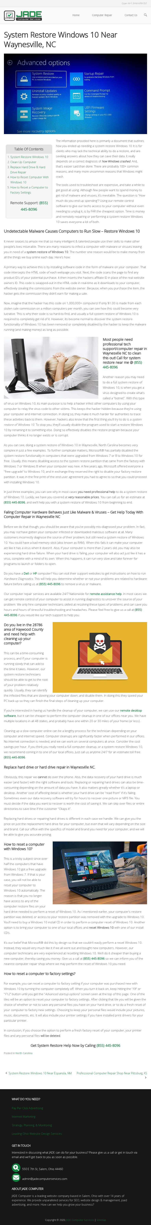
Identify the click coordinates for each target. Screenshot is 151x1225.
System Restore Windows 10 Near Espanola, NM (40, 1073)
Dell (26, 573)
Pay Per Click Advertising (27, 1108)
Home (75, 15)
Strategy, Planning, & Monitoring (32, 1125)
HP (35, 573)
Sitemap (101, 1220)
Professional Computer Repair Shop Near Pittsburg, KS (112, 1073)
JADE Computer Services (80, 1220)
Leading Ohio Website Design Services (37, 1133)
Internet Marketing (23, 1116)
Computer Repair (102, 15)
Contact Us (131, 15)
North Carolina (24, 1053)
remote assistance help (106, 594)
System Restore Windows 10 (29, 157)
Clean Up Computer (23, 162)
